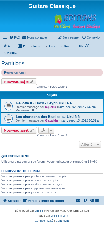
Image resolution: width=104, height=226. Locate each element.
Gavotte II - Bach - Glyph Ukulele (44, 103)
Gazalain (51, 120)
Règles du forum (15, 72)
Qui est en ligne (15, 156)
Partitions (12, 63)
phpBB (39, 210)
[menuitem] (14, 37)
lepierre (50, 107)
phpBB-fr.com (59, 215)
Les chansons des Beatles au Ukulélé (48, 117)
